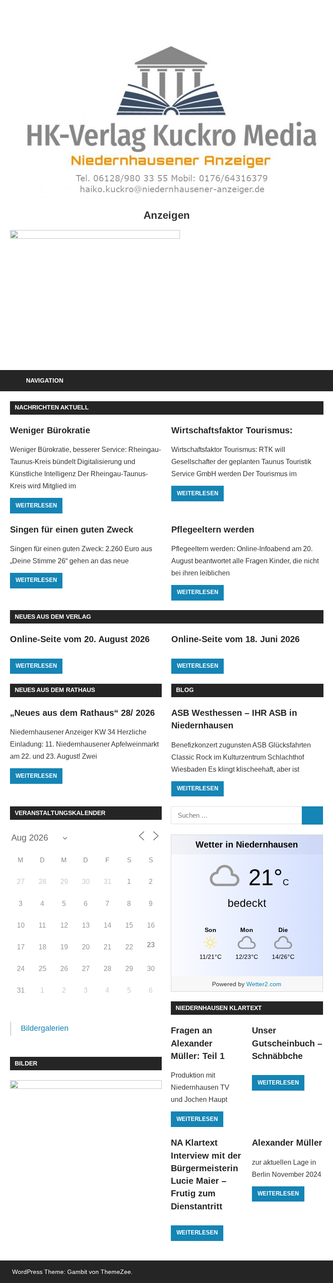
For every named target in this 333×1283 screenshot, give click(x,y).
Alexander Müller (287, 1142)
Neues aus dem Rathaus (55, 689)
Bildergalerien (45, 1028)
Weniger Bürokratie (50, 430)
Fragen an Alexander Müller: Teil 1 (198, 1043)
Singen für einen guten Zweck (71, 529)
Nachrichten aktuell (52, 407)
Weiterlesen (36, 505)
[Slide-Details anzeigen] (95, 295)
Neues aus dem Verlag (53, 616)
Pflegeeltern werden (212, 529)
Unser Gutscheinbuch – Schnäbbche (287, 1043)
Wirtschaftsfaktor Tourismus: (232, 430)
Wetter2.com (263, 984)
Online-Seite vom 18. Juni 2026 (235, 639)
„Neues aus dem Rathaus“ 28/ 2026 (82, 713)
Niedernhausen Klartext (219, 1007)
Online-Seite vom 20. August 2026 (80, 639)
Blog (185, 689)
